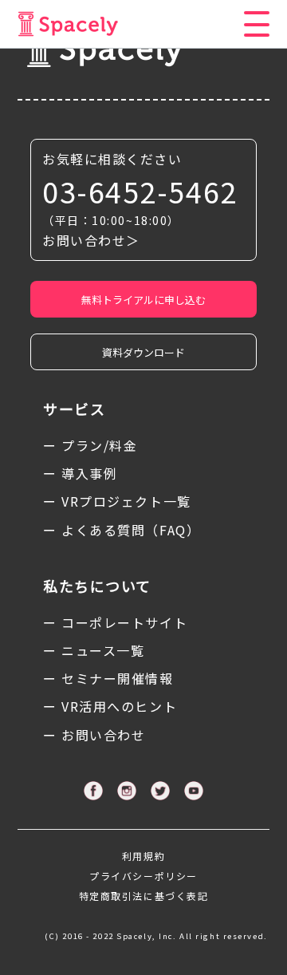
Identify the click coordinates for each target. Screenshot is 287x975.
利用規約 (143, 855)
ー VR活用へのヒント (110, 706)
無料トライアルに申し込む (143, 299)
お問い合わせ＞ (91, 240)
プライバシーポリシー (143, 875)
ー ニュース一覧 (93, 650)
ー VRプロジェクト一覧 (117, 501)
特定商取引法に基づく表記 (144, 895)
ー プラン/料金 (90, 445)
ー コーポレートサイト (115, 622)
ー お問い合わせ (94, 734)
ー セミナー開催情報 (108, 678)
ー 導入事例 (80, 473)
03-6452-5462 (140, 191)
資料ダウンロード (143, 352)
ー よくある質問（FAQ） (121, 529)
